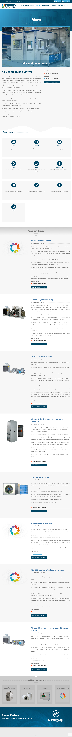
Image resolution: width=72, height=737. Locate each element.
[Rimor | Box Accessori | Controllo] (45, 690)
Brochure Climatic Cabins (52, 73)
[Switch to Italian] (67, 6)
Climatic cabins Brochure (39, 283)
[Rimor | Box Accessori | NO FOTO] (63, 690)
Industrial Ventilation (52, 78)
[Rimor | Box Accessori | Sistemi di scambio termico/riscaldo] (9, 690)
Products (31, 23)
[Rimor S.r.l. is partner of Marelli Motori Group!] (56, 710)
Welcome (27, 23)
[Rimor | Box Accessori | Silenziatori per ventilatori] (27, 690)
